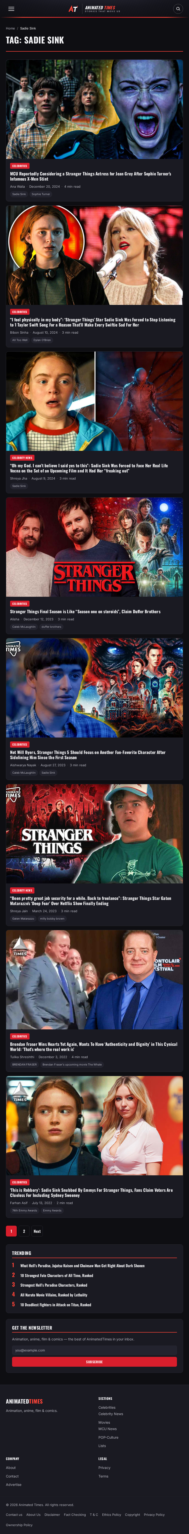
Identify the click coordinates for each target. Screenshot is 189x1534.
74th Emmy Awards (24, 1210)
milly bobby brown (52, 918)
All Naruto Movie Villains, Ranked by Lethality (53, 1295)
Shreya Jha (18, 478)
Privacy (104, 1467)
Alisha (14, 619)
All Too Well (20, 340)
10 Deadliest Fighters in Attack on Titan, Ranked (55, 1304)
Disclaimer (52, 1515)
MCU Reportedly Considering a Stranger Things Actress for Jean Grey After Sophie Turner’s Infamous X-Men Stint (90, 176)
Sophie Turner (41, 194)
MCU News (107, 1429)
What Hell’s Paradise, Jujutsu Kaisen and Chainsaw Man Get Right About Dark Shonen (82, 1265)
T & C (94, 1515)
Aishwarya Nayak (23, 765)
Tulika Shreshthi (22, 1057)
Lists (102, 1446)
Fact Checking (75, 1515)
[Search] (178, 9)
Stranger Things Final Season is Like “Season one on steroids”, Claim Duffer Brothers (85, 611)
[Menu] (11, 8)
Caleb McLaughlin (24, 626)
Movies (104, 1422)
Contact (12, 1476)
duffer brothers (51, 626)
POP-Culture (108, 1437)
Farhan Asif (19, 1203)
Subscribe (94, 1361)
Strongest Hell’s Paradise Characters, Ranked (53, 1285)
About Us (33, 1515)
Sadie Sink (19, 194)
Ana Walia (17, 186)
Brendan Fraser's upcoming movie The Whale (72, 1064)
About (11, 1467)
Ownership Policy (19, 1525)
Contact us (14, 1515)
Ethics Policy (111, 1515)
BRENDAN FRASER (24, 1064)
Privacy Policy (154, 1515)
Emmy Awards (52, 1210)
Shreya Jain (19, 911)
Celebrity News (22, 458)
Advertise (13, 1484)
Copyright (132, 1515)
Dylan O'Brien (42, 340)
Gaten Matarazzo (23, 918)
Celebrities (19, 166)
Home (10, 28)
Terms (103, 1476)
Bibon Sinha (19, 332)
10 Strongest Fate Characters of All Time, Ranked (56, 1275)
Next (37, 1231)
